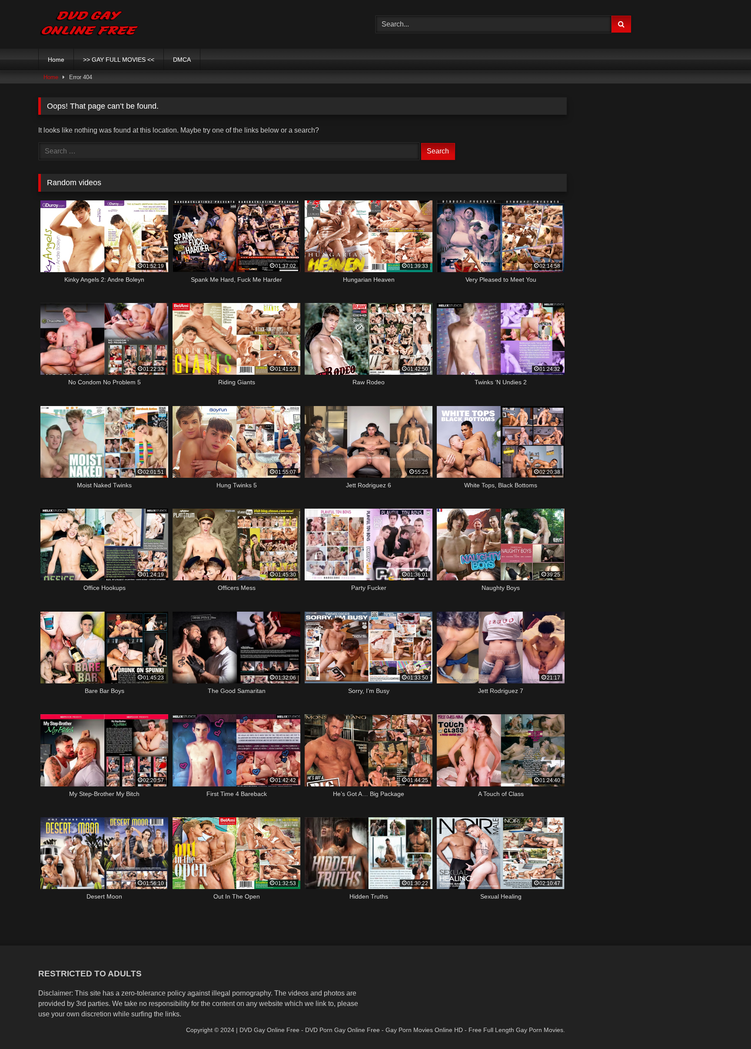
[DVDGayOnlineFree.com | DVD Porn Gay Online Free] (89, 24)
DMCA (182, 59)
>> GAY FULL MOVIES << (118, 59)
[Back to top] (724, 1023)
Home (56, 59)
